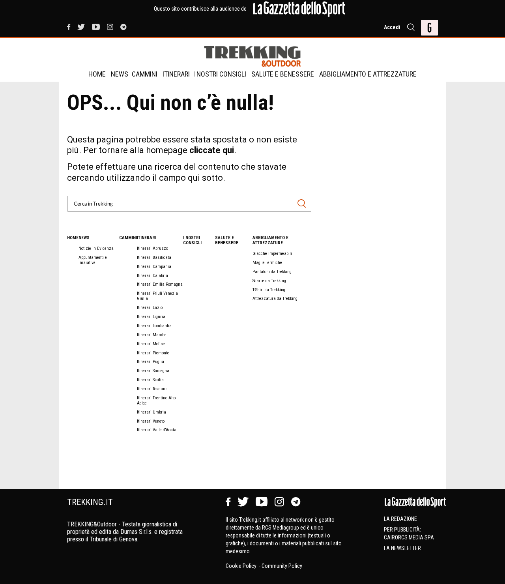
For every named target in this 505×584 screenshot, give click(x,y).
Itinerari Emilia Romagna (160, 284)
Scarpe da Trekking (269, 280)
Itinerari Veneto (151, 421)
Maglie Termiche (267, 262)
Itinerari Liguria (151, 316)
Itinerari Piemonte (153, 353)
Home (97, 74)
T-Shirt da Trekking (268, 289)
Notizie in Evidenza (96, 248)
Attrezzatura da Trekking (274, 298)
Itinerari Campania (154, 266)
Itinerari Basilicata (154, 257)
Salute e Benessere (282, 74)
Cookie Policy (242, 566)
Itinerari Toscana (152, 388)
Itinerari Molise (151, 343)
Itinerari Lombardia (154, 325)
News (119, 74)
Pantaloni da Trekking (272, 271)
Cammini (144, 74)
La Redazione (400, 519)
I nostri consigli (219, 74)
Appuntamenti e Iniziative (93, 260)
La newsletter (402, 548)
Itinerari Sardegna (153, 370)
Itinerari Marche (151, 334)
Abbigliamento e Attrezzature (368, 74)
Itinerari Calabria (152, 275)
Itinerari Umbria (151, 412)
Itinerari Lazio (150, 307)
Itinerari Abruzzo (152, 248)
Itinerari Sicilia (150, 379)
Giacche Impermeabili (272, 253)
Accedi (392, 27)
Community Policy (282, 566)
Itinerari (176, 74)
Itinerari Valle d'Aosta (156, 429)
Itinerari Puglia (150, 361)
